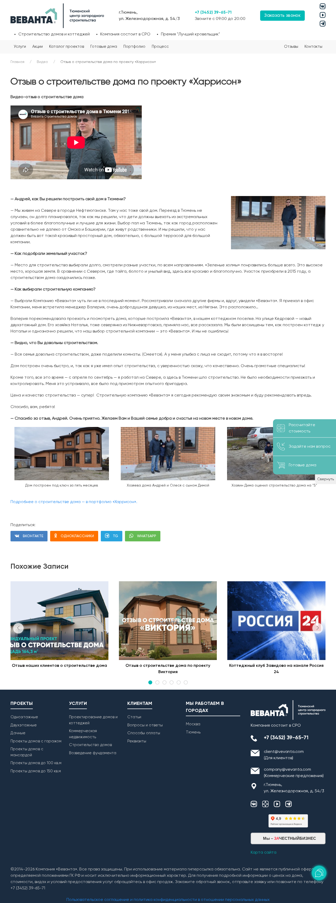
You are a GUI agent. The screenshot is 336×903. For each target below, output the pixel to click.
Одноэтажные (24, 717)
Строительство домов (90, 745)
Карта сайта (263, 853)
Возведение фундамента (92, 753)
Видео (42, 62)
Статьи (134, 717)
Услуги (20, 47)
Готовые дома (103, 47)
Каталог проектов (66, 47)
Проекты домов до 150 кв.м (35, 771)
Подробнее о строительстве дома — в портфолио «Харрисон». (73, 502)
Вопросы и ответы (145, 725)
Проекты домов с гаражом (35, 741)
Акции (37, 47)
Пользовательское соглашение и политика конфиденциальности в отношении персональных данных (168, 900)
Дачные (17, 733)
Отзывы (291, 47)
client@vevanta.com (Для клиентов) (284, 755)
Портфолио (134, 47)
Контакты (313, 47)
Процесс (160, 47)
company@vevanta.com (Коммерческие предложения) (294, 773)
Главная (17, 62)
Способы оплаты (143, 733)
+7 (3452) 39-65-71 (213, 12)
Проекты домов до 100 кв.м (35, 763)
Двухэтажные (23, 725)
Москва (193, 724)
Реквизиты (136, 741)
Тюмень (193, 732)
